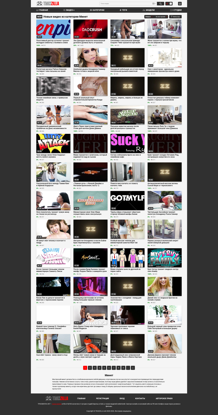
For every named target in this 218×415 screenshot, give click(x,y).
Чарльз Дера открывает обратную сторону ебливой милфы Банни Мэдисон (125, 213)
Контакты (140, 398)
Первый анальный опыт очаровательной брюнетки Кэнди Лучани (87, 99)
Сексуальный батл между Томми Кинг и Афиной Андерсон (52, 184)
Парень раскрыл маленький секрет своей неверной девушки (163, 242)
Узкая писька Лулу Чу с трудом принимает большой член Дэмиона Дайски (163, 127)
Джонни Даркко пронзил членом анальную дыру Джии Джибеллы (162, 356)
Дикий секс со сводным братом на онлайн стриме (162, 299)
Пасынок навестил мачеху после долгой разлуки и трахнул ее (124, 127)
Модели (150, 10)
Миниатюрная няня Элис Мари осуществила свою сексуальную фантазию (87, 213)
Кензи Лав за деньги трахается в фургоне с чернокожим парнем (50, 299)
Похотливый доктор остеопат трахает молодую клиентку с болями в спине (52, 42)
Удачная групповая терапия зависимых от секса (122, 327)
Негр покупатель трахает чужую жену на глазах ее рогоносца (52, 213)
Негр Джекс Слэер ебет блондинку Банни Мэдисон (88, 327)
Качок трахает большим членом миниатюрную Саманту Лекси (50, 270)
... (128, 368)
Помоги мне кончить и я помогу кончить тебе (124, 184)
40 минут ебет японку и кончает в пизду (50, 242)
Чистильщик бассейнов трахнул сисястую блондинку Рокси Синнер (163, 213)
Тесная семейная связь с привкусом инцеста (52, 99)
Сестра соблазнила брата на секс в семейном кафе (125, 156)
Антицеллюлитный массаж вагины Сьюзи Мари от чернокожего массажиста (163, 184)
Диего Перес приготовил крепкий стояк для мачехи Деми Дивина (87, 127)
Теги (124, 10)
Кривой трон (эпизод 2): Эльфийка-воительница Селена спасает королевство (51, 327)
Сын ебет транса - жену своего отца (51, 355)
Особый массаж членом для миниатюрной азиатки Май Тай (123, 242)
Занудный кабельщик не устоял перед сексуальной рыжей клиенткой (127, 70)
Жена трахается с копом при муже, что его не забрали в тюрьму (164, 42)
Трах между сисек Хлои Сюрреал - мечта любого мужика (51, 156)
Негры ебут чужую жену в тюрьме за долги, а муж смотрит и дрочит (89, 356)
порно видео (56, 404)
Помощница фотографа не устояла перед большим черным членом (88, 299)
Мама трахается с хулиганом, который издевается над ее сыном (90, 156)
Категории (98, 10)
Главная (43, 10)
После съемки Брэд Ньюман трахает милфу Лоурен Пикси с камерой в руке (90, 270)
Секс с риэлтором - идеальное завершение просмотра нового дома (163, 70)
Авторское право (164, 398)
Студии (177, 10)
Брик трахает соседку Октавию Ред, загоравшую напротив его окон (163, 156)
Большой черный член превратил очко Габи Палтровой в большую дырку (164, 327)
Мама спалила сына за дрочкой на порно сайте (125, 270)
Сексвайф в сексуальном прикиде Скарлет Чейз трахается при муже (125, 42)
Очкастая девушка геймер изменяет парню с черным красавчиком (163, 99)
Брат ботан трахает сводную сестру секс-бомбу (163, 270)
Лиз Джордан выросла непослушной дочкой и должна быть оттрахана (89, 42)
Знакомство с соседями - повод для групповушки (125, 299)
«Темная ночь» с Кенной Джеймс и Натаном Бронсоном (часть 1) (88, 184)
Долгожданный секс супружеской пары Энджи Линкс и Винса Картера (126, 356)
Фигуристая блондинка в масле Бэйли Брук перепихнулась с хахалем (89, 242)
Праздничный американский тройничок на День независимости (51, 127)
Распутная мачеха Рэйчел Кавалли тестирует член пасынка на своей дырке (51, 70)
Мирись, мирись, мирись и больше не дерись (126, 99)
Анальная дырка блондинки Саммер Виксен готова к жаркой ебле (89, 70)
